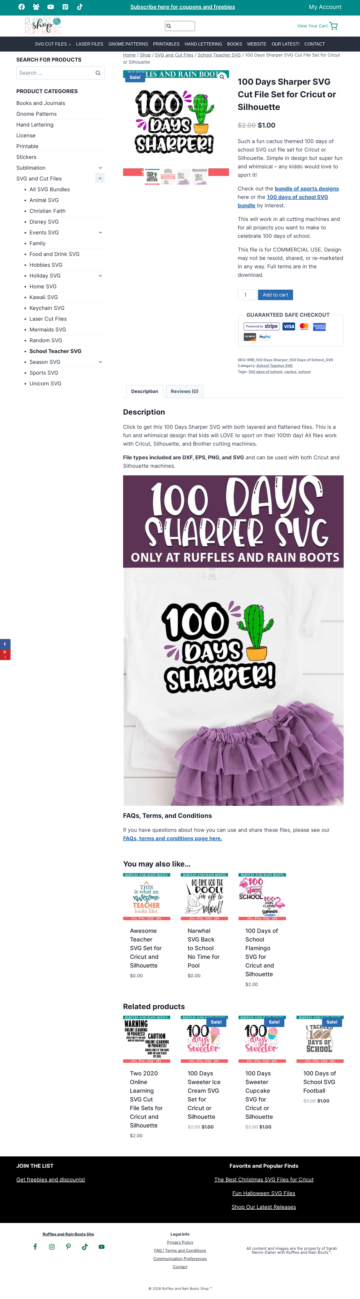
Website (256, 44)
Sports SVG (44, 373)
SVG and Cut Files (39, 178)
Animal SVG (44, 200)
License (26, 135)
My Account (325, 6)
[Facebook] (21, 7)
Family (38, 243)
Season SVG (45, 362)
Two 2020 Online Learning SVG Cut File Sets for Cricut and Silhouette (146, 1099)
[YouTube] (50, 7)
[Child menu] (100, 167)
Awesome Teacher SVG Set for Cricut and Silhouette (146, 948)
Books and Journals (40, 103)
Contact (314, 44)
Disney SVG (44, 222)
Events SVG (44, 232)
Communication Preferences (180, 1258)
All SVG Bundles (50, 189)
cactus (290, 371)
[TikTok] (80, 7)
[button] (222, 77)
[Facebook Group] (36, 7)
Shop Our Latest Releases (264, 1207)
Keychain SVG (47, 308)
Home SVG (43, 286)
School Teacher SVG (274, 365)
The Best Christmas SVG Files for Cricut (264, 1179)
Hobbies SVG (46, 265)
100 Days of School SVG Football (319, 1082)
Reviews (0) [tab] (184, 391)
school (304, 371)
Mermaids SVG (48, 329)
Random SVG (46, 340)
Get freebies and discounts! (50, 1179)
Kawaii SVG (44, 297)
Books (234, 44)
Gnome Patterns (128, 44)
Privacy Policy (180, 1242)
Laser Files (89, 44)
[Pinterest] (65, 7)
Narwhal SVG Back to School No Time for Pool (204, 948)
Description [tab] (144, 391)
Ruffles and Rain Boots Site (68, 1234)
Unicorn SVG (45, 383)
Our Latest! (285, 44)
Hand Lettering (203, 44)
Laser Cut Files (48, 319)
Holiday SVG (45, 276)
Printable (27, 146)
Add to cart (275, 295)
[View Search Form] (180, 26)
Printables (166, 44)
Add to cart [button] (146, 983)
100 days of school (265, 371)
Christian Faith (48, 211)
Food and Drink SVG (55, 254)
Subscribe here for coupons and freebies (182, 7)
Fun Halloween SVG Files (263, 1193)
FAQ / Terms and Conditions (180, 1250)
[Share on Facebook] (5, 644)
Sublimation (31, 168)
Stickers (26, 157)
